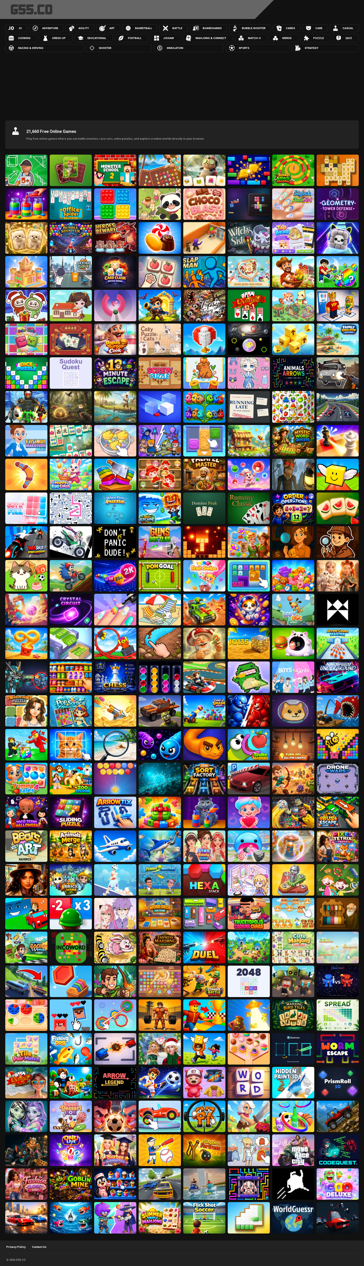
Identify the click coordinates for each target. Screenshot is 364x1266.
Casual (348, 28)
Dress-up (59, 38)
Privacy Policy (16, 1246)
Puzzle (318, 38)
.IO (20, 28)
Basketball (143, 28)
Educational (96, 38)
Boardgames (212, 28)
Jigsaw (168, 38)
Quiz (348, 38)
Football (135, 38)
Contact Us (39, 1246)
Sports (244, 48)
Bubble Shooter (253, 28)
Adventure (50, 28)
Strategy (311, 48)
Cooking (24, 38)
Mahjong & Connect (210, 38)
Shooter (105, 48)
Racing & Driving (30, 48)
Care (318, 28)
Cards (290, 28)
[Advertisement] (182, 83)
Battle (177, 28)
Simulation (175, 48)
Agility (83, 28)
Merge (287, 38)
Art (112, 28)
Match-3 (254, 38)
